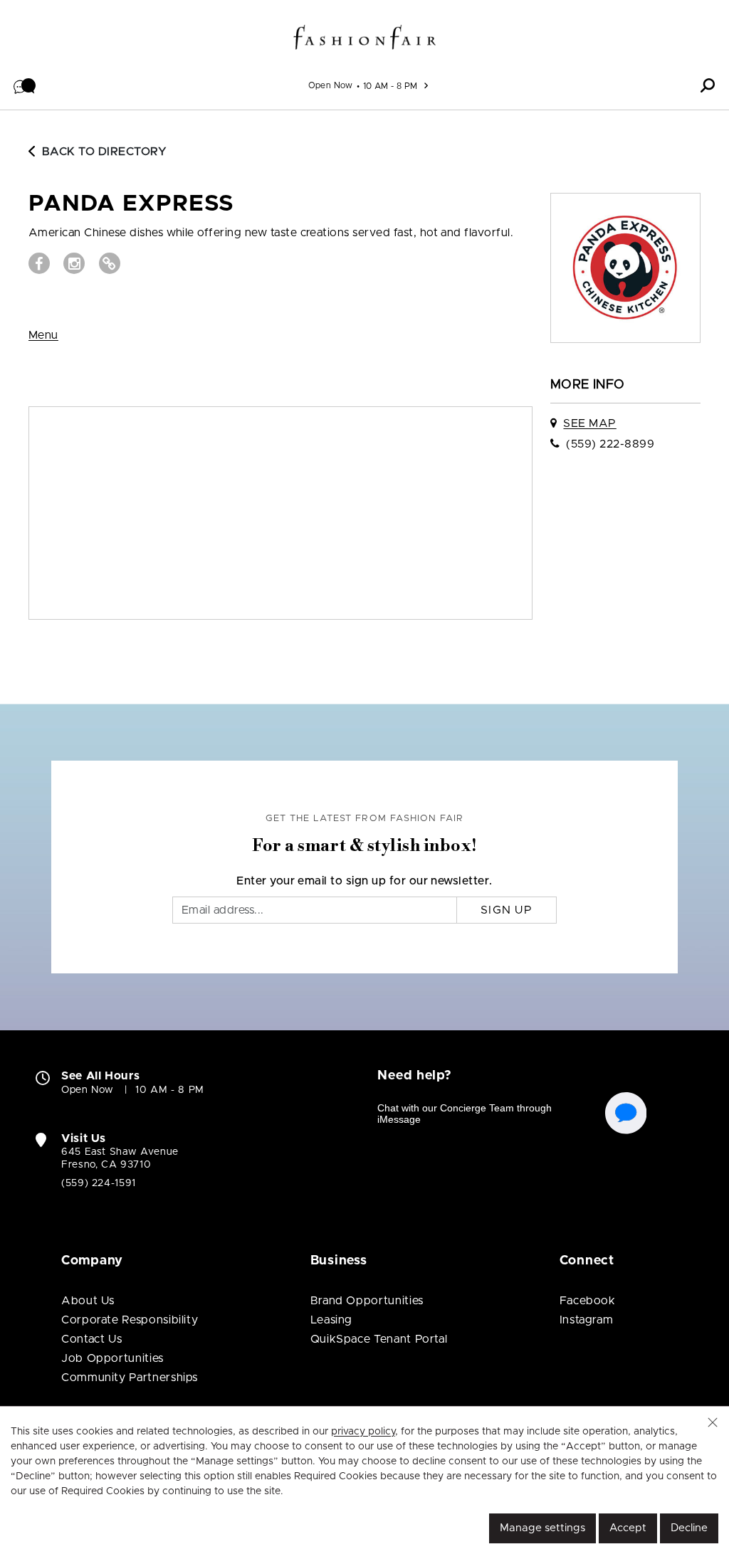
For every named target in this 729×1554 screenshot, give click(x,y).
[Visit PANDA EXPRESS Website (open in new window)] (109, 263)
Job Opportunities (112, 1358)
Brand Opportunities (367, 1300)
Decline (689, 1528)
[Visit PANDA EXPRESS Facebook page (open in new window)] (39, 263)
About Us (88, 1300)
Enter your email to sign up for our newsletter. (364, 881)
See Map (589, 423)
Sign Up (507, 910)
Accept (627, 1528)
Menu (43, 335)
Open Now (330, 85)
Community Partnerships (129, 1377)
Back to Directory (104, 151)
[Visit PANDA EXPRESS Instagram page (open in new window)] (74, 263)
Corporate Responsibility (129, 1320)
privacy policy (363, 1432)
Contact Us (91, 1339)
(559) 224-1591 (98, 1183)
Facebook (588, 1300)
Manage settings (542, 1528)
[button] (25, 85)
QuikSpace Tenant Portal (379, 1339)
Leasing (331, 1320)
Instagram (587, 1320)
